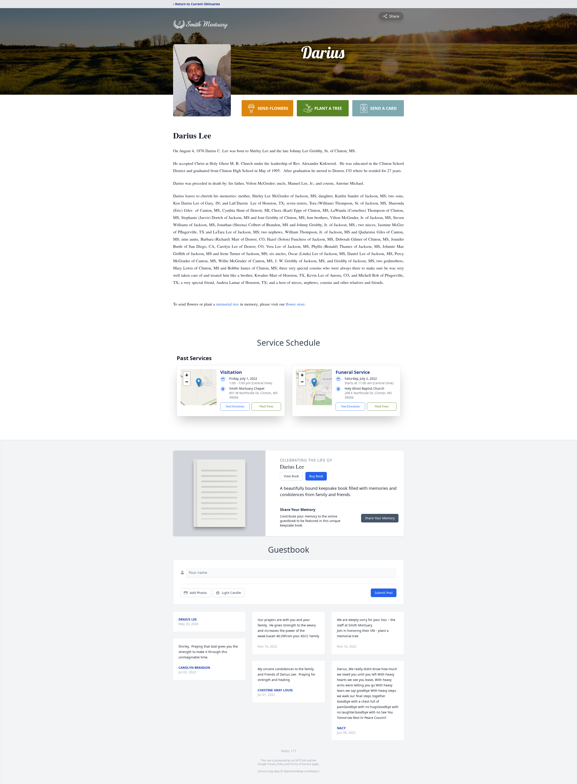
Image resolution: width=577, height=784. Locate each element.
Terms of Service (300, 764)
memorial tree (227, 304)
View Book (291, 476)
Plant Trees (266, 406)
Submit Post (384, 593)
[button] (198, 382)
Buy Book (316, 476)
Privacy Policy (275, 764)
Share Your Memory (380, 518)
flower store (295, 304)
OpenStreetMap (293, 771)
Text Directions (235, 406)
